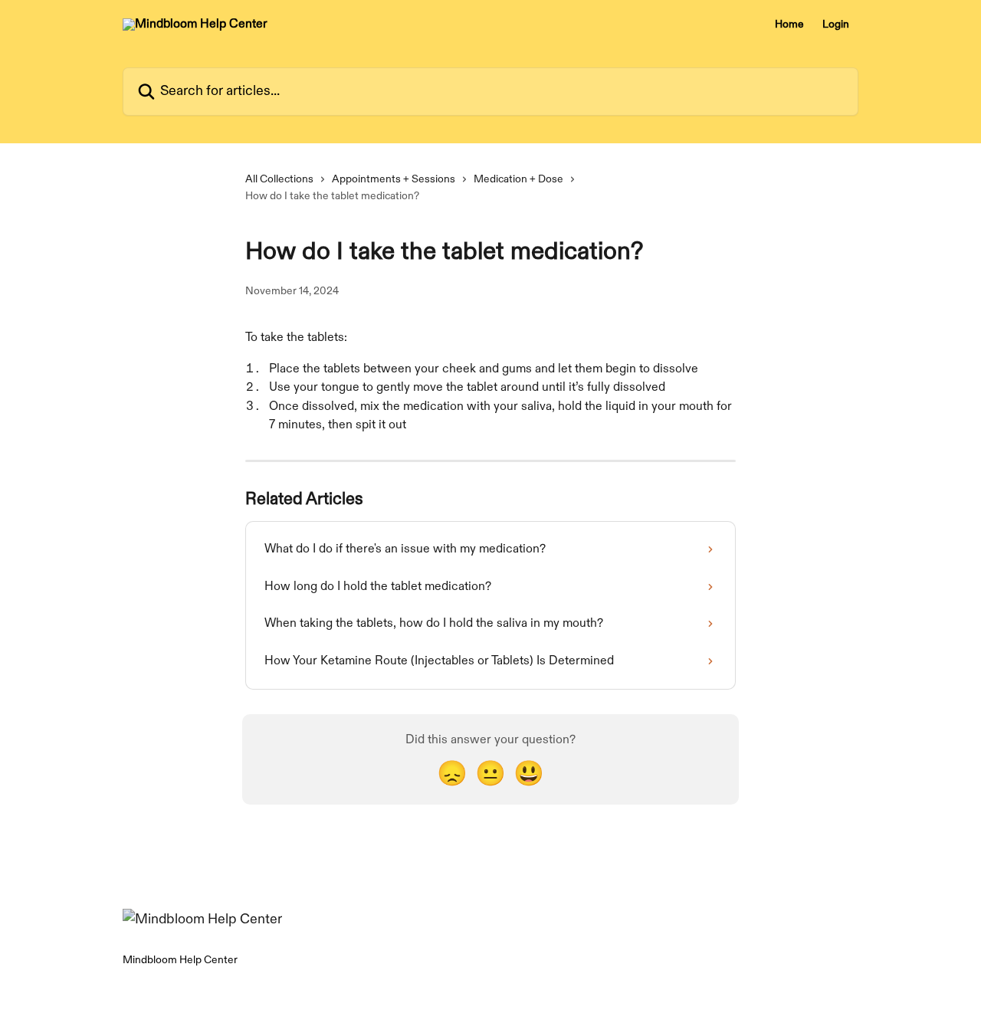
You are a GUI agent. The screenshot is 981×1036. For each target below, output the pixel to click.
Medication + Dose (518, 179)
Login (835, 24)
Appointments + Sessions (393, 179)
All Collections (279, 179)
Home (789, 24)
